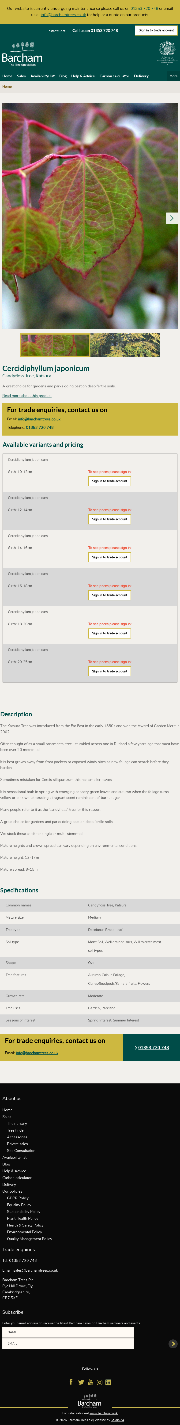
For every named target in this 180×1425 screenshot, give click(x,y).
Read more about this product (27, 396)
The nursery (17, 1124)
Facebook (71, 1382)
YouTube (90, 1382)
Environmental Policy (24, 1232)
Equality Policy (19, 1205)
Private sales (17, 1144)
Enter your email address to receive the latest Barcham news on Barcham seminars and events (71, 1323)
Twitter (80, 1382)
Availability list (42, 76)
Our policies (12, 1191)
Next (172, 218)
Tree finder (16, 1130)
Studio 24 (117, 1420)
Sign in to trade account (156, 30)
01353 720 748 (144, 9)
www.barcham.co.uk (104, 1413)
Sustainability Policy (23, 1212)
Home (7, 76)
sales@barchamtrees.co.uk (35, 1270)
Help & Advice (83, 76)
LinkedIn (109, 1382)
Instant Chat (56, 31)
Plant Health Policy (22, 1218)
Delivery (141, 76)
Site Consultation (21, 1151)
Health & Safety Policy (25, 1225)
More (173, 76)
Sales (21, 76)
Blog (63, 76)
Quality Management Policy (29, 1239)
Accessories (17, 1137)
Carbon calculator (114, 76)
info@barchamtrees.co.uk (63, 15)
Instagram (100, 1382)
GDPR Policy (18, 1198)
